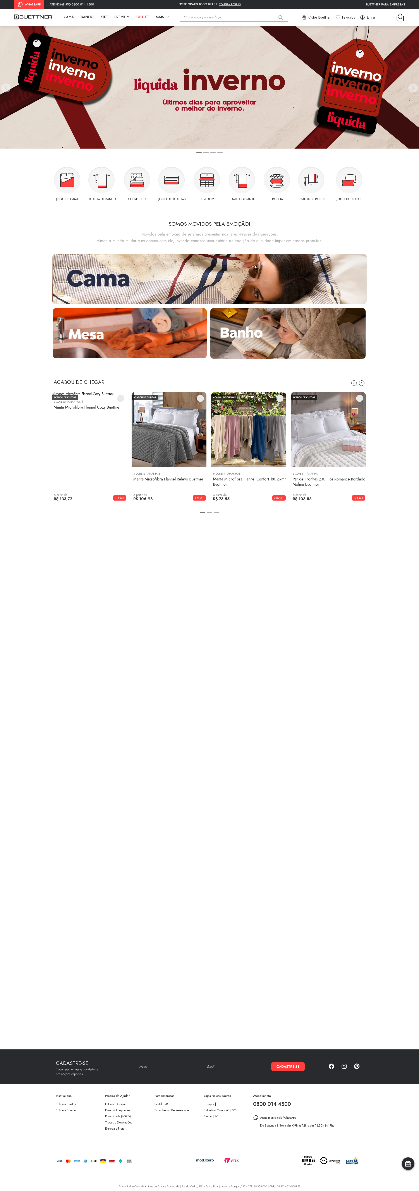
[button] (199, 152)
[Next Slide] (413, 87)
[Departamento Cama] (209, 279)
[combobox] (237, 17)
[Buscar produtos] (281, 17)
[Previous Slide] (6, 87)
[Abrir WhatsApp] (408, 1180)
